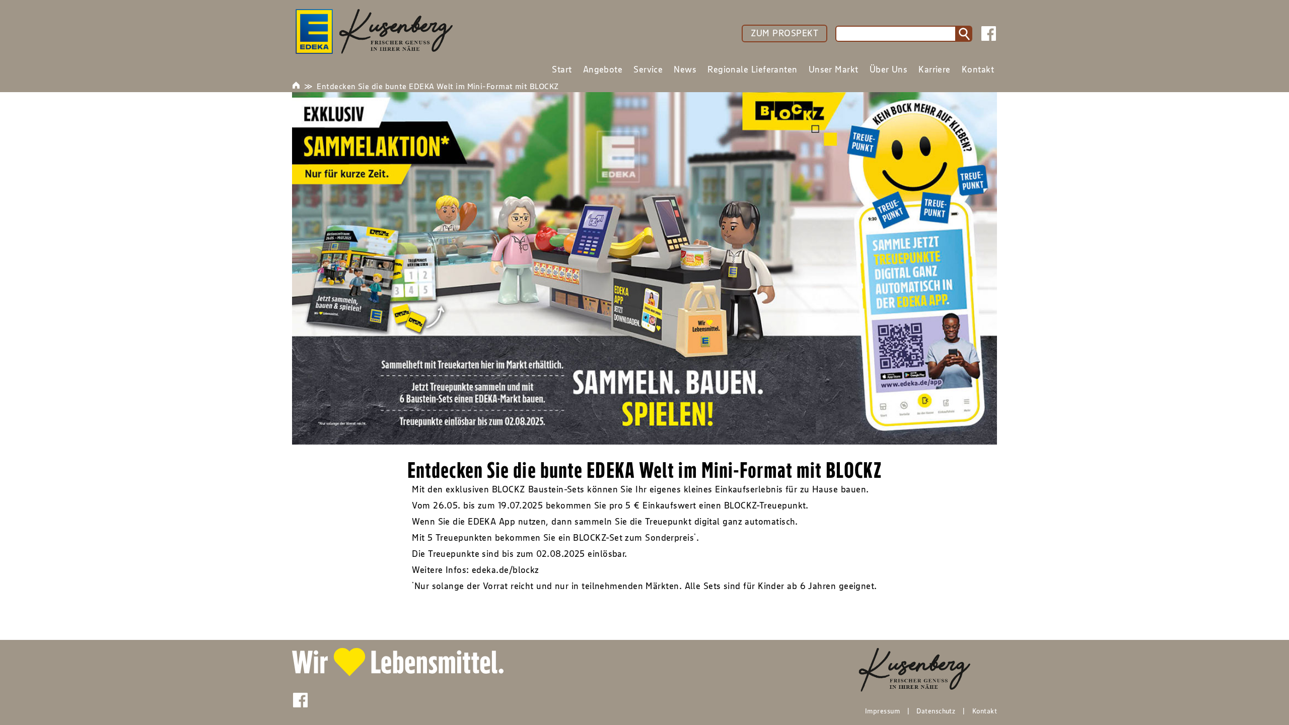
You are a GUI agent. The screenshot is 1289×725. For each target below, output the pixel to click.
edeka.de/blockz (505, 569)
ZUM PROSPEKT (784, 33)
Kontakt (984, 710)
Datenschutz (935, 710)
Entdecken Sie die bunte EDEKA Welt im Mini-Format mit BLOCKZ (437, 86)
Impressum (882, 710)
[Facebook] (988, 33)
